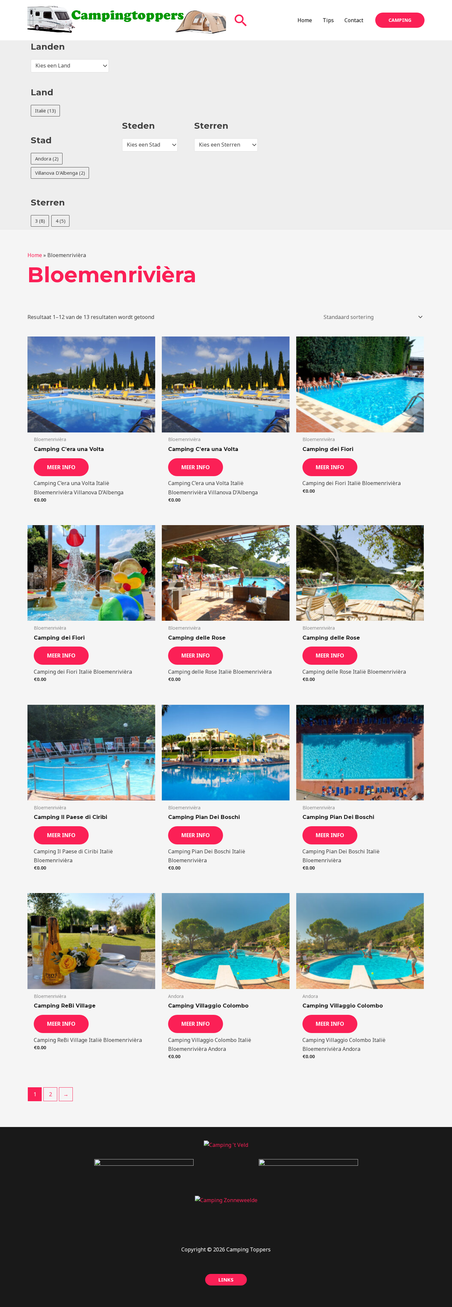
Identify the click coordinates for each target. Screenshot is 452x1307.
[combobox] (70, 65)
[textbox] (66, 65)
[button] (241, 20)
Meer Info (61, 467)
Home (304, 20)
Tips (328, 20)
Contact (353, 20)
